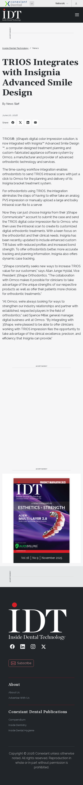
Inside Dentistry (17, 724)
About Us (13, 692)
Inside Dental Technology (15, 48)
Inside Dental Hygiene (21, 730)
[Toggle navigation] (77, 14)
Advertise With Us (18, 697)
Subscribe (24, 663)
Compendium (16, 719)
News (35, 48)
